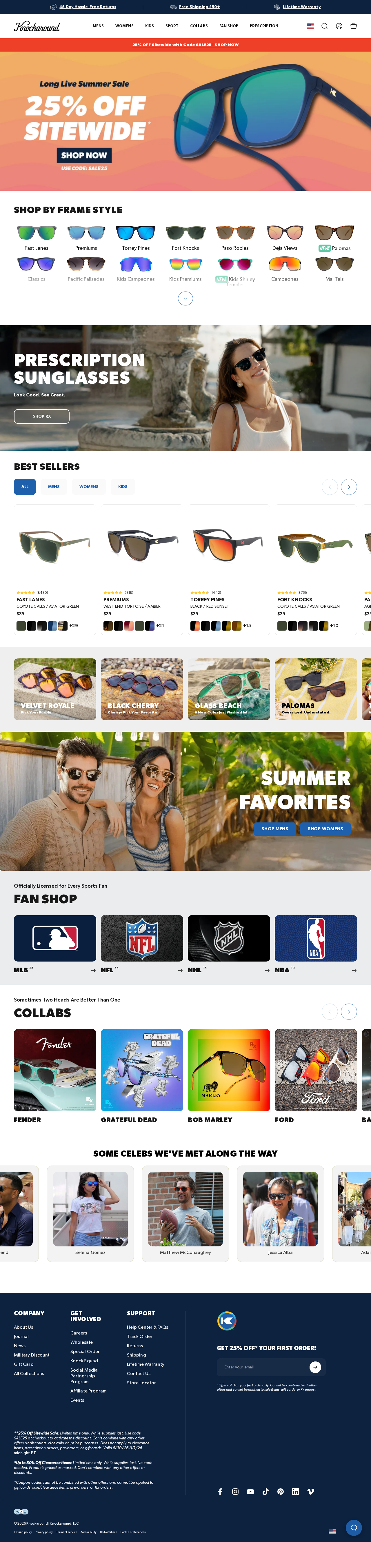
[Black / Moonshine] (149, 626)
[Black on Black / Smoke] (31, 626)
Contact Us (138, 1374)
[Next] (349, 487)
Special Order (85, 1352)
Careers (78, 1333)
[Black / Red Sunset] (195, 626)
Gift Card (24, 1364)
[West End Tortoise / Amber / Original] (142, 545)
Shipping (136, 1355)
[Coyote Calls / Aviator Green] (21, 626)
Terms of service (66, 1532)
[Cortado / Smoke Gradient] (303, 626)
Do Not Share (108, 1532)
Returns (135, 1346)
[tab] (25, 487)
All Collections (29, 1374)
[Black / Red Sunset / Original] (229, 545)
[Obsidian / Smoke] (42, 626)
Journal (21, 1336)
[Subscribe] (315, 1367)
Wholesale (81, 1342)
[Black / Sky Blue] (216, 626)
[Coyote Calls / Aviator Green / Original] (55, 545)
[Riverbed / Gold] (236, 626)
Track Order (139, 1336)
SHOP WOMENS (325, 829)
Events (77, 1400)
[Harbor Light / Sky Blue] (52, 626)
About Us (23, 1327)
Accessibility (89, 1532)
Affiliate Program (88, 1391)
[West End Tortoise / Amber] (108, 626)
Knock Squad (84, 1361)
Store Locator (141, 1383)
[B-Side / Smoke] (63, 626)
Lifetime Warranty (145, 1364)
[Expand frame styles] (185, 298)
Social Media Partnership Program (84, 1376)
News (20, 1346)
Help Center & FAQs (147, 1327)
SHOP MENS (274, 829)
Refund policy (23, 1532)
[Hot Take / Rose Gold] (129, 626)
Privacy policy (44, 1532)
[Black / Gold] (226, 626)
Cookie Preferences (133, 1532)
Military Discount (32, 1355)
